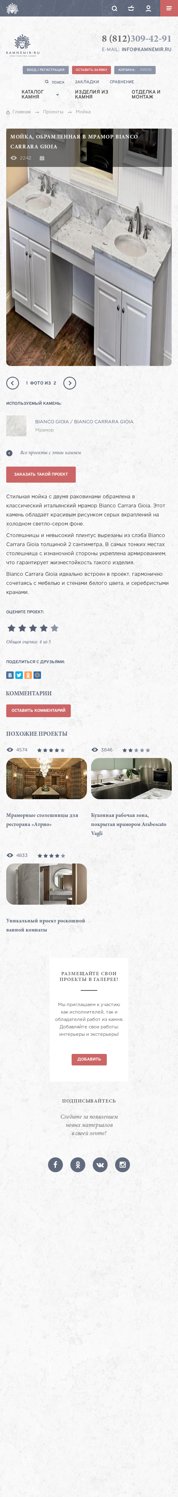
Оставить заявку (91, 70)
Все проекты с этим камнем (50, 453)
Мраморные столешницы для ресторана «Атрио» (42, 820)
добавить (89, 1059)
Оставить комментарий (38, 710)
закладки (87, 82)
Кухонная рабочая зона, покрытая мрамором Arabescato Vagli (128, 825)
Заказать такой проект (41, 474)
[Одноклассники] (28, 675)
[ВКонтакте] (10, 675)
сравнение (122, 82)
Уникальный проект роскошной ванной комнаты (45, 926)
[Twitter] (19, 675)
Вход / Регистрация (46, 70)
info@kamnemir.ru (146, 50)
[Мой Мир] (37, 675)
